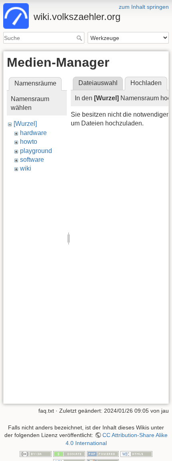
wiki (25, 168)
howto (28, 141)
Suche (80, 38)
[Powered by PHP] (103, 454)
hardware (33, 132)
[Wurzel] (25, 123)
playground (36, 150)
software (32, 159)
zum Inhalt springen (144, 7)
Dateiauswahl (98, 82)
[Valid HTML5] (136, 454)
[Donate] (69, 454)
